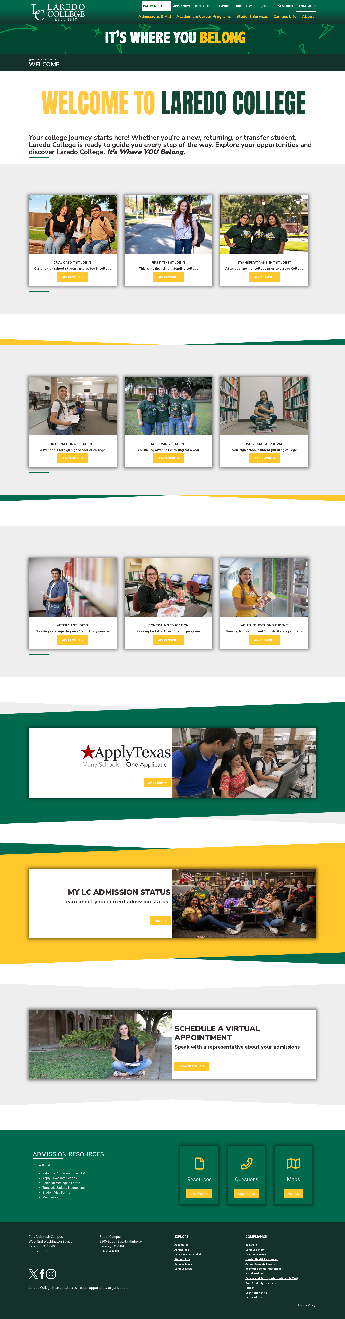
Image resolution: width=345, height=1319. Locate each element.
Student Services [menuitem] (252, 16)
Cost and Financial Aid (188, 1255)
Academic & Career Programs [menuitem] (203, 16)
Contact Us (246, 1193)
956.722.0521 (38, 1251)
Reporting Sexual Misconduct (264, 1269)
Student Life (182, 1259)
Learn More (199, 1193)
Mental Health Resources (261, 1259)
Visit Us (293, 1193)
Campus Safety (255, 1250)
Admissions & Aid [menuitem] (154, 16)
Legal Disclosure (256, 1255)
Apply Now (155, 782)
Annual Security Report (260, 1264)
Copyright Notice (256, 1293)
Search (287, 6)
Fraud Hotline (254, 1274)
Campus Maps (183, 1264)
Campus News (183, 1269)
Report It (251, 1245)
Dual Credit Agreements (260, 1283)
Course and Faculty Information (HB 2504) (271, 1278)
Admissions (50, 59)
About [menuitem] (308, 16)
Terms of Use (253, 1298)
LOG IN (158, 920)
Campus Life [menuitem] (284, 16)
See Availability (190, 1066)
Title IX (249, 1288)
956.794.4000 (109, 1251)
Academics (181, 1245)
